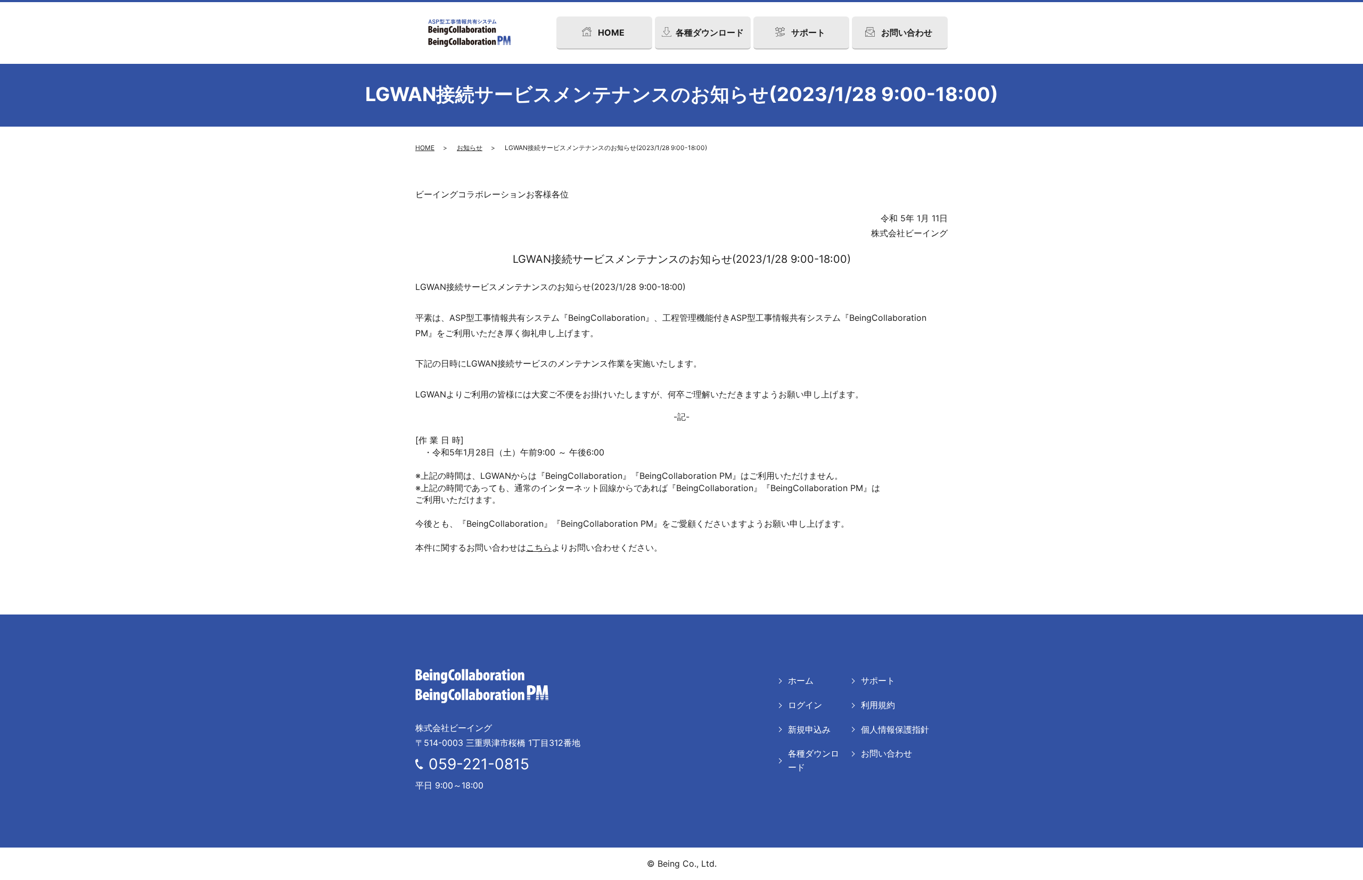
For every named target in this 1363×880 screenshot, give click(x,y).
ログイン (805, 705)
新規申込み (809, 729)
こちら (539, 547)
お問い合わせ (886, 753)
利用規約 (878, 705)
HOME (424, 148)
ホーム (801, 680)
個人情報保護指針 (895, 729)
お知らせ (469, 148)
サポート (878, 680)
